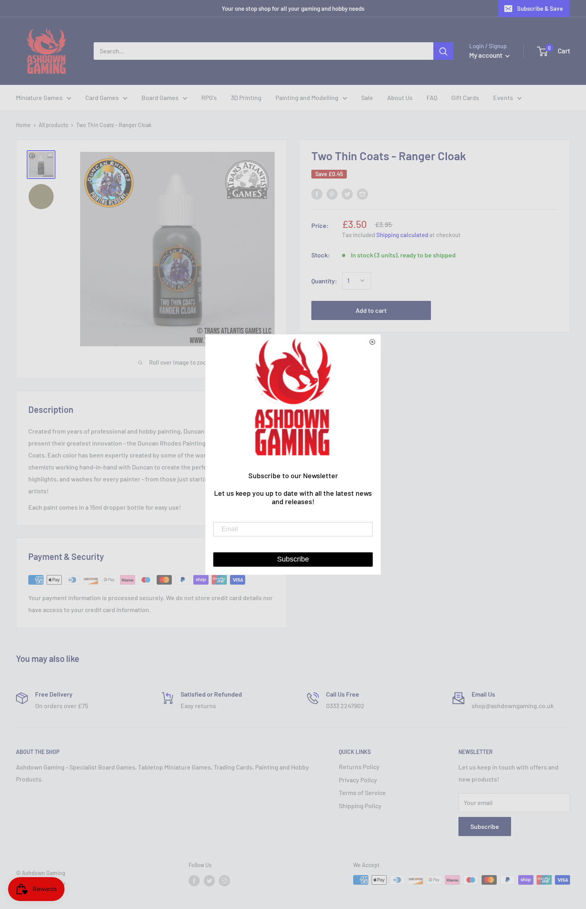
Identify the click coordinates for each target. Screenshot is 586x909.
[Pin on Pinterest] (332, 193)
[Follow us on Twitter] (209, 880)
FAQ (432, 97)
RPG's (209, 97)
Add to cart (371, 310)
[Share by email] (362, 193)
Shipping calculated (402, 234)
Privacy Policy (358, 779)
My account (486, 55)
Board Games (160, 97)
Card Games (102, 97)
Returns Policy (359, 766)
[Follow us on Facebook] (194, 880)
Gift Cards (465, 97)
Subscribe (484, 826)
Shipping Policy (360, 805)
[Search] (443, 51)
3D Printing (246, 97)
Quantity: (324, 281)
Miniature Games (39, 97)
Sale (367, 97)
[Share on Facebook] (316, 193)
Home (23, 125)
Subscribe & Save (540, 8)
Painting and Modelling (306, 97)
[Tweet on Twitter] (347, 193)
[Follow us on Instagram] (224, 880)
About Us (400, 97)
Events (503, 97)
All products (53, 125)
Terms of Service (362, 792)
